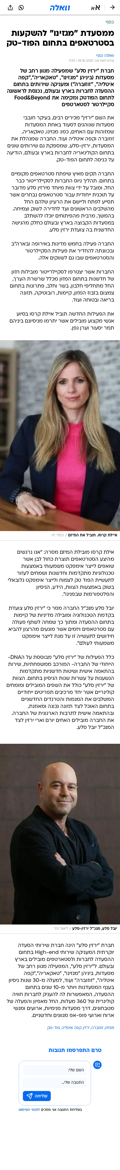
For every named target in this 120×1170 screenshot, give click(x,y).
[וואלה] (60, 7)
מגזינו (109, 1028)
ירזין (86, 1028)
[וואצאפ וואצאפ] (21, 7)
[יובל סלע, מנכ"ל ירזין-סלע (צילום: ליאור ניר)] (60, 839)
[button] (95, 7)
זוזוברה (97, 1028)
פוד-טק (53, 1028)
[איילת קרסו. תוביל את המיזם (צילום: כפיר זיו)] (60, 440)
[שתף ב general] (10, 7)
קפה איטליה (71, 1028)
